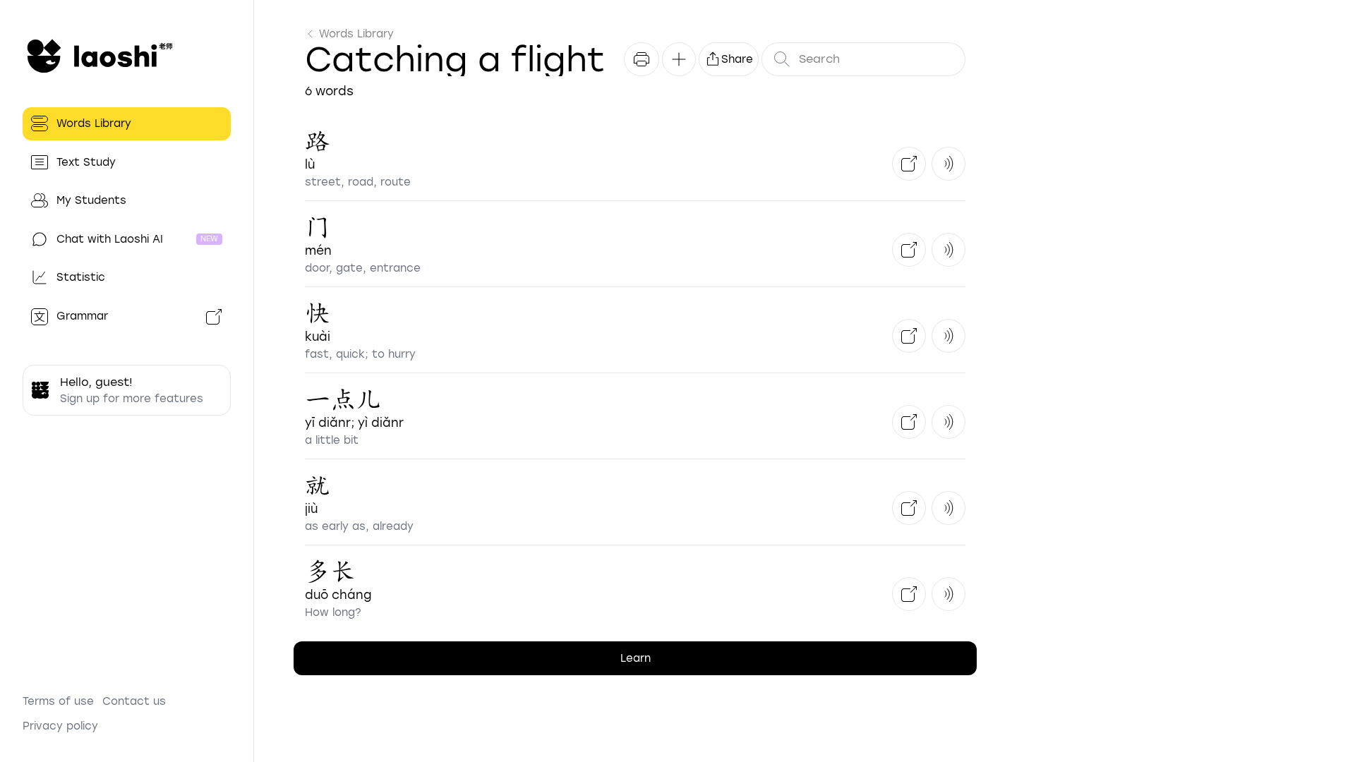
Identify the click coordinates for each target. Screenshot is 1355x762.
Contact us (134, 701)
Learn (635, 658)
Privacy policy (60, 726)
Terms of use (58, 701)
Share (737, 59)
